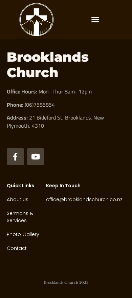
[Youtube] (35, 156)
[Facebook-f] (15, 156)
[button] (95, 19)
